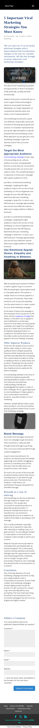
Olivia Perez (10, 36)
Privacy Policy (27, 727)
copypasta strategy (22, 316)
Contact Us (18, 711)
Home (6, 706)
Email (7, 660)
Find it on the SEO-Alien (17, 706)
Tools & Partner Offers (24, 708)
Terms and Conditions (14, 727)
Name (7, 651)
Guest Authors (10, 708)
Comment (8, 628)
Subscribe (30, 706)
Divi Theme (17, 720)
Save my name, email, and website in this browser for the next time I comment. (19, 680)
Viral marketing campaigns (14, 157)
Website (7, 669)
